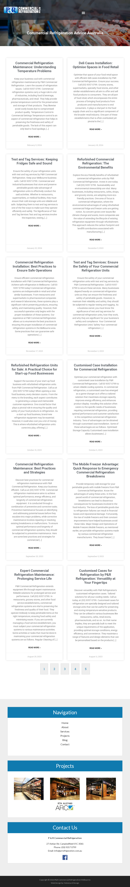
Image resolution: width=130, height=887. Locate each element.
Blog (65, 739)
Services (64, 731)
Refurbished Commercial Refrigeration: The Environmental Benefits (95, 163)
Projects (65, 735)
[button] (83, 13)
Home (65, 722)
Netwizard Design (71, 883)
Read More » (34, 137)
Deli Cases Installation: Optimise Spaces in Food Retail (96, 65)
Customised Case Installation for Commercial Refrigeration (95, 367)
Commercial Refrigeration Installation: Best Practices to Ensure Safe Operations (34, 266)
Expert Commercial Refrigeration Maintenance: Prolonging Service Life (34, 575)
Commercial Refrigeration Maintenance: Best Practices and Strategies (34, 468)
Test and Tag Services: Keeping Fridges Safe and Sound (34, 161)
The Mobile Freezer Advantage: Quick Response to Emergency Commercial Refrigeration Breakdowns (95, 470)
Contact (65, 744)
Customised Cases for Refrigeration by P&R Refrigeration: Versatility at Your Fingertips (95, 577)
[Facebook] (65, 857)
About (65, 727)
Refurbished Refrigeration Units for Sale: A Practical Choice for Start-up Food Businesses (34, 369)
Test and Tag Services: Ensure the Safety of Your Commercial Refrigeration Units (95, 266)
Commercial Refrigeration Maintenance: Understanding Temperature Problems (34, 67)
